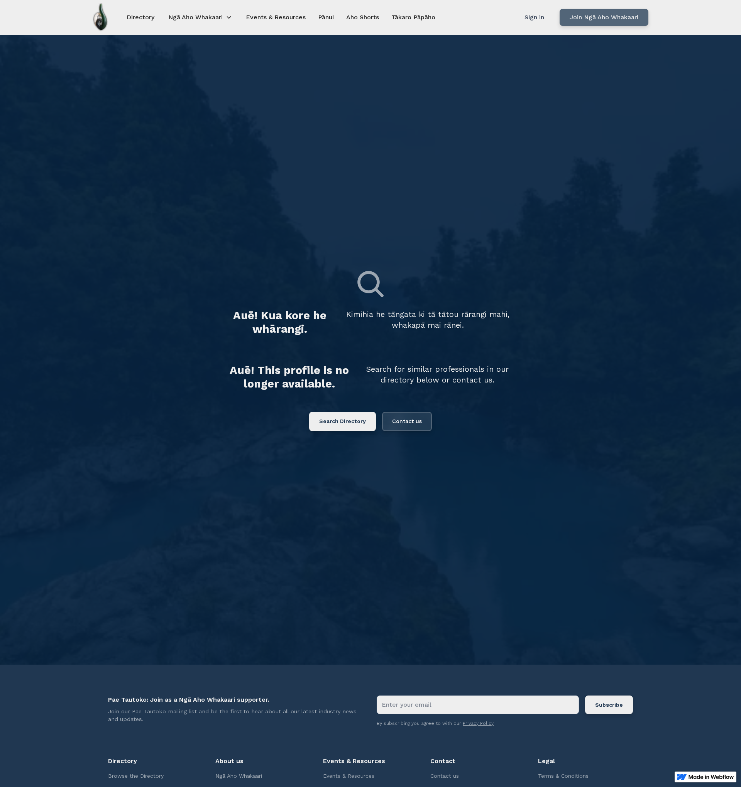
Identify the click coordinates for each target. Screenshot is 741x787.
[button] (200, 17)
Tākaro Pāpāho (413, 17)
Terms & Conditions (563, 776)
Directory (140, 17)
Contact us (407, 421)
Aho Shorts (362, 17)
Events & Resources (276, 17)
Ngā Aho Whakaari (238, 776)
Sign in (534, 17)
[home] (100, 17)
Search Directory (342, 421)
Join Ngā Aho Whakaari (604, 17)
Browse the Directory (136, 776)
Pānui (326, 17)
